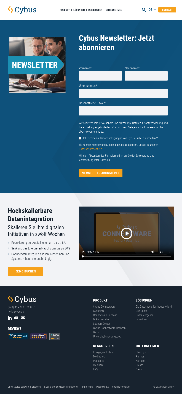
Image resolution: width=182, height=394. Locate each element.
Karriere (140, 360)
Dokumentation (101, 319)
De (150, 9)
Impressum (87, 386)
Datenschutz (102, 386)
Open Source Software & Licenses (24, 386)
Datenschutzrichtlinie (90, 149)
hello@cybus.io (16, 311)
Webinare (98, 365)
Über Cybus (142, 352)
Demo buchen (25, 271)
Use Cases (141, 311)
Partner (140, 356)
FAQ (95, 369)
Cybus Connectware (22, 299)
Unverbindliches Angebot (107, 336)
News (139, 369)
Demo (96, 332)
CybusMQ (98, 311)
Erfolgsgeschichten (103, 352)
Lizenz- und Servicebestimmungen (61, 386)
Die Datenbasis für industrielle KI (154, 306)
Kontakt (167, 9)
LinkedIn (10, 318)
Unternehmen (114, 10)
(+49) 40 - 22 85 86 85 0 (21, 307)
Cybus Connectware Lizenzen (109, 328)
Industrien (141, 319)
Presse (139, 365)
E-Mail (23, 318)
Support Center (101, 323)
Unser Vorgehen (145, 315)
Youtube (16, 318)
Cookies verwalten (121, 386)
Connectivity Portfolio (105, 315)
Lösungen (79, 10)
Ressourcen (95, 10)
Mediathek (99, 356)
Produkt (65, 10)
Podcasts (98, 360)
